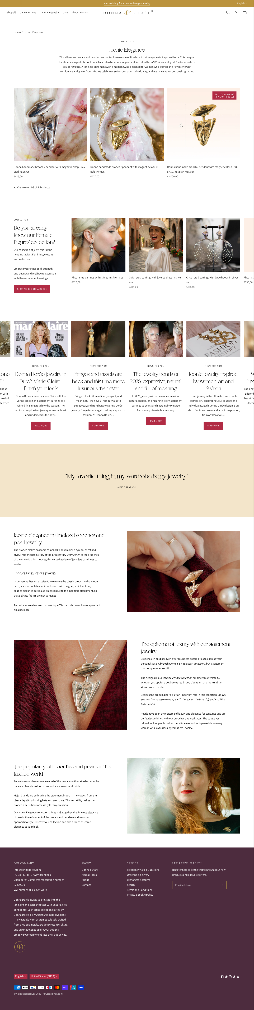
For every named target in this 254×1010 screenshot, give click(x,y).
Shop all (11, 12)
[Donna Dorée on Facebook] (222, 977)
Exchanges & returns (138, 880)
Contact (86, 885)
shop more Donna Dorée (32, 288)
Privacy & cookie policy (140, 894)
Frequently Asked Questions (143, 870)
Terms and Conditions (139, 890)
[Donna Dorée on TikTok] (234, 977)
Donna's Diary (90, 870)
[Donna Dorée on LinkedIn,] (238, 977)
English (241, 3)
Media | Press (89, 875)
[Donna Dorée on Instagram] (230, 977)
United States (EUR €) (43, 976)
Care (65, 12)
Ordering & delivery (138, 875)
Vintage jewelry (50, 12)
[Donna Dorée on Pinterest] (226, 977)
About (85, 880)
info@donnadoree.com (27, 870)
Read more (41, 425)
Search (131, 885)
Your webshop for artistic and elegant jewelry (127, 3)
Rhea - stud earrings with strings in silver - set (97, 277)
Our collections (28, 12)
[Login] (236, 12)
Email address (183, 881)
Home (17, 32)
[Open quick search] (228, 12)
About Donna (79, 12)
